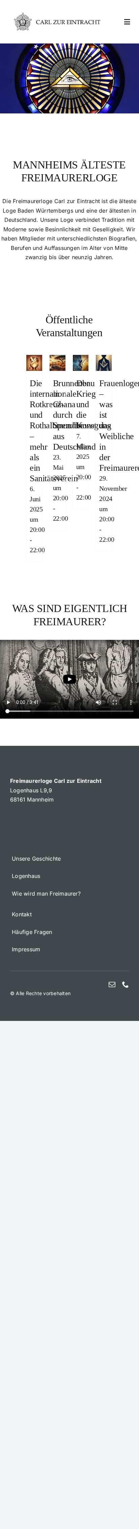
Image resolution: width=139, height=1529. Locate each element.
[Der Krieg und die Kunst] (81, 359)
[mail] (112, 984)
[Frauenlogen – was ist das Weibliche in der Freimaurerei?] (104, 359)
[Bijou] (57, 14)
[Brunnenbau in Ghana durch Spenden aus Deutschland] (57, 359)
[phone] (125, 984)
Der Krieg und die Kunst (86, 404)
